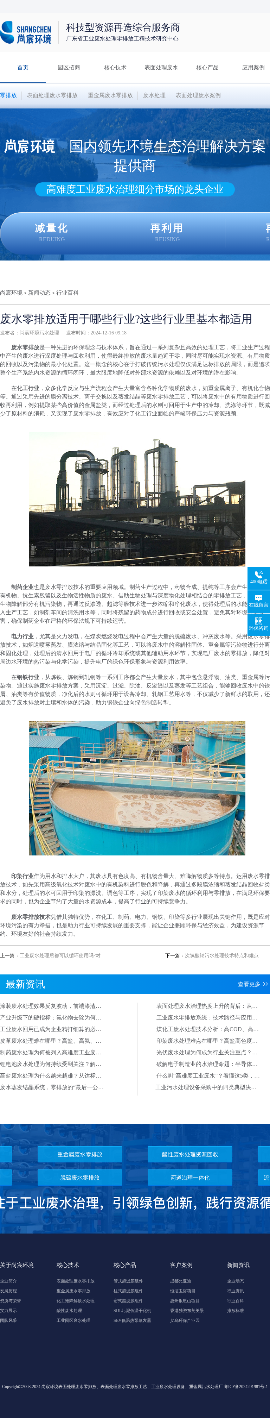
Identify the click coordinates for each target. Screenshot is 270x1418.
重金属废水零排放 (110, 95)
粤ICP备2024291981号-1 (246, 1386)
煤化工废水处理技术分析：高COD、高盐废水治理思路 (207, 1029)
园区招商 (69, 67)
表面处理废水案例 (198, 95)
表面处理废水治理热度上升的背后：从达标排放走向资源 (207, 1006)
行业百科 (67, 293)
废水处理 (154, 95)
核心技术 (115, 67)
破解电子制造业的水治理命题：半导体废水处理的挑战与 (207, 1064)
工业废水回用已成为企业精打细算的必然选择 (50, 1029)
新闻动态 (39, 293)
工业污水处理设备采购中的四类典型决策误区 (206, 1087)
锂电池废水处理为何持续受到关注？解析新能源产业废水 (50, 1064)
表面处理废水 (161, 67)
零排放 (8, 95)
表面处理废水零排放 (52, 95)
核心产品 (207, 67)
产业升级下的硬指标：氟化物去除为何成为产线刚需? (50, 1018)
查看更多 (249, 984)
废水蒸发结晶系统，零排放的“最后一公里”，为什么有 (49, 1087)
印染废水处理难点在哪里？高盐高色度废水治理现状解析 (207, 1041)
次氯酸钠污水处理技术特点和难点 (222, 955)
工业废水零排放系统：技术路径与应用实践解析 (207, 1018)
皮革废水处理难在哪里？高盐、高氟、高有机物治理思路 (50, 1041)
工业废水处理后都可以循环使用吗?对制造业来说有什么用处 (85, 955)
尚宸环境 (11, 293)
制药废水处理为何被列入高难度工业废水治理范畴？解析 (50, 1052)
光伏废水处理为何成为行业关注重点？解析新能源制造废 (207, 1052)
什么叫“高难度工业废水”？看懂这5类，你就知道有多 (208, 1076)
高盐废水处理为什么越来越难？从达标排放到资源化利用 (50, 1076)
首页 (22, 67)
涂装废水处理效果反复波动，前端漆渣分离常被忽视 (50, 1006)
